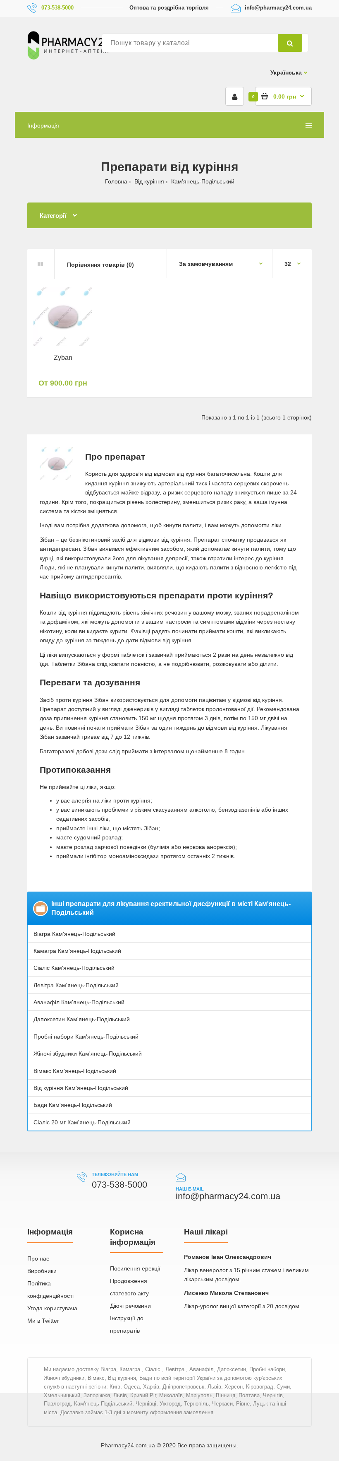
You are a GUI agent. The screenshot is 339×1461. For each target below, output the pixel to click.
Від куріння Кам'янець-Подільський (80, 1088)
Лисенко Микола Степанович (226, 1293)
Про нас (38, 1258)
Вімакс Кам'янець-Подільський (74, 1071)
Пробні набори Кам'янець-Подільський (85, 1036)
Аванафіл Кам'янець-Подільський (78, 1002)
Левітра (175, 1369)
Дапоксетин (231, 1369)
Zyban (63, 357)
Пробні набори (267, 1369)
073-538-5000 (57, 8)
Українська (286, 72)
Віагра (108, 1369)
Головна (116, 181)
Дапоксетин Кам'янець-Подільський (81, 1019)
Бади (145, 1378)
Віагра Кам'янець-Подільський (74, 934)
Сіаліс (153, 1369)
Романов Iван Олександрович (227, 1257)
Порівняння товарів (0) (100, 264)
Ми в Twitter (43, 1320)
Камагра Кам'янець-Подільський (77, 950)
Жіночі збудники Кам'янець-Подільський (87, 1053)
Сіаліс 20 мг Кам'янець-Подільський (82, 1122)
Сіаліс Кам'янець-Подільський (74, 967)
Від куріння (149, 181)
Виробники (42, 1271)
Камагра (130, 1369)
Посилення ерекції (135, 1268)
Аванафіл (201, 1369)
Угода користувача (52, 1308)
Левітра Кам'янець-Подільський (76, 985)
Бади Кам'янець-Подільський (72, 1105)
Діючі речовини (130, 1305)
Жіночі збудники (64, 1378)
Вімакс (96, 1378)
